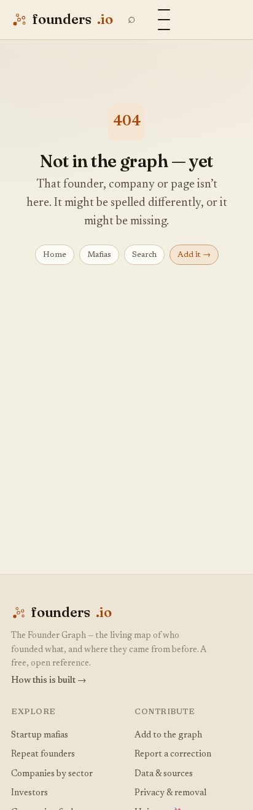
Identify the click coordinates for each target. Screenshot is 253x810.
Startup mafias (39, 735)
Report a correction (172, 754)
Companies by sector (52, 774)
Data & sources (163, 774)
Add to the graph (168, 735)
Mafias (99, 255)
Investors (29, 793)
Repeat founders (43, 754)
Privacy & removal (170, 793)
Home (54, 255)
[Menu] (164, 20)
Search (144, 255)
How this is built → (49, 680)
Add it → (194, 255)
